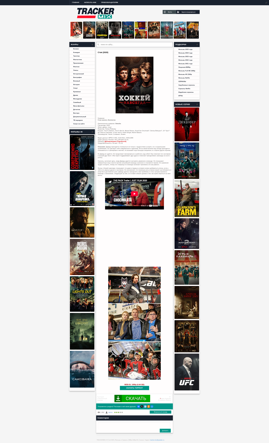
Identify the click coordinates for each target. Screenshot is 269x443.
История (76, 84)
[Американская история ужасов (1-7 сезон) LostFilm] (187, 318)
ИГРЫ (180, 96)
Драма (75, 95)
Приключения (78, 63)
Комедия (76, 52)
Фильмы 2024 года (185, 53)
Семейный (77, 102)
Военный (76, 81)
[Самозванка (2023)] (82, 387)
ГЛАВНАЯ (75, 2)
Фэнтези (76, 66)
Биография (77, 77)
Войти (170, 12)
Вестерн (76, 113)
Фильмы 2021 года (185, 63)
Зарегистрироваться (188, 12)
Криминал (77, 91)
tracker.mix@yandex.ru (157, 440)
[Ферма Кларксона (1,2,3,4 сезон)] (187, 216)
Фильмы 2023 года (185, 56)
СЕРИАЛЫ (182, 81)
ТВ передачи (78, 120)
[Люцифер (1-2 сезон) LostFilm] (187, 141)
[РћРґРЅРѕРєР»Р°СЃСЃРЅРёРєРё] (148, 406)
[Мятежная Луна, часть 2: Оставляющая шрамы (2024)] (82, 274)
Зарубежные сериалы (186, 85)
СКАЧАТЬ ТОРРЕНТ (134, 388)
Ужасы (75, 70)
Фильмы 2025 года (185, 49)
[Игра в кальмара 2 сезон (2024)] (187, 284)
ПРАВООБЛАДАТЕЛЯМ (109, 2)
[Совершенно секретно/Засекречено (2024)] (82, 169)
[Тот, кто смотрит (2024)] (82, 349)
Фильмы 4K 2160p (185, 74)
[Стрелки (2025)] (154, 38)
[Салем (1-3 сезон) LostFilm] (187, 352)
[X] (141, 406)
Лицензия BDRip (184, 67)
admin (110, 412)
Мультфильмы (78, 106)
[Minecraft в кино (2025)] (180, 38)
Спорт (75, 88)
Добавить (165, 430)
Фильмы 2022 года (185, 60)
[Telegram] (145, 406)
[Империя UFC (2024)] (187, 390)
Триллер (76, 56)
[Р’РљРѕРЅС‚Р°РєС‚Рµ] (138, 406)
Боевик (76, 49)
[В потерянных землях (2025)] (89, 38)
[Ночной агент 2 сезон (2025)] (187, 248)
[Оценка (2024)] (141, 38)
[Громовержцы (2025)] (102, 38)
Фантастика (77, 59)
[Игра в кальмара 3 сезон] (128, 38)
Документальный (79, 116)
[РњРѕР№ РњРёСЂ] (151, 406)
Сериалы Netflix (184, 88)
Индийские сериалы (186, 92)
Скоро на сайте (79, 124)
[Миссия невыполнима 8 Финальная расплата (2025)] (115, 38)
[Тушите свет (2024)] (82, 311)
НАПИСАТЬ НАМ (90, 2)
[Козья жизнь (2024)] (82, 237)
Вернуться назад (160, 412)
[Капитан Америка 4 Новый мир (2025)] (76, 38)
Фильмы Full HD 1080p (186, 71)
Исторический (78, 74)
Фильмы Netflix (184, 78)
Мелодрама (77, 99)
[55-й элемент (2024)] (167, 38)
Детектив (76, 109)
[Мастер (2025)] (193, 38)
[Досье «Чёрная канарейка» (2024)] (82, 205)
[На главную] (96, 13)
